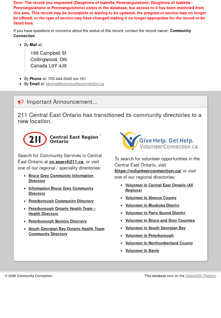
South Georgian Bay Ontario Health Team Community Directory (66, 231)
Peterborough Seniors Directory (58, 221)
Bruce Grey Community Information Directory (61, 178)
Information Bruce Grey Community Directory (61, 190)
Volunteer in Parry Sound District (155, 212)
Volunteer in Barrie (142, 250)
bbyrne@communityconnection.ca (75, 83)
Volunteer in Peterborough (149, 235)
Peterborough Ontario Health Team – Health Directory (62, 211)
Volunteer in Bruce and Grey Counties (160, 220)
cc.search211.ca (66, 161)
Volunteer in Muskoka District (152, 205)
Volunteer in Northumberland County (159, 243)
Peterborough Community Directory (61, 200)
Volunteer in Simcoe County (151, 197)
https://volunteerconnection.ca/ (148, 170)
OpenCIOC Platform (200, 275)
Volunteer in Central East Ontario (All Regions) (159, 187)
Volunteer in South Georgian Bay (155, 227)
